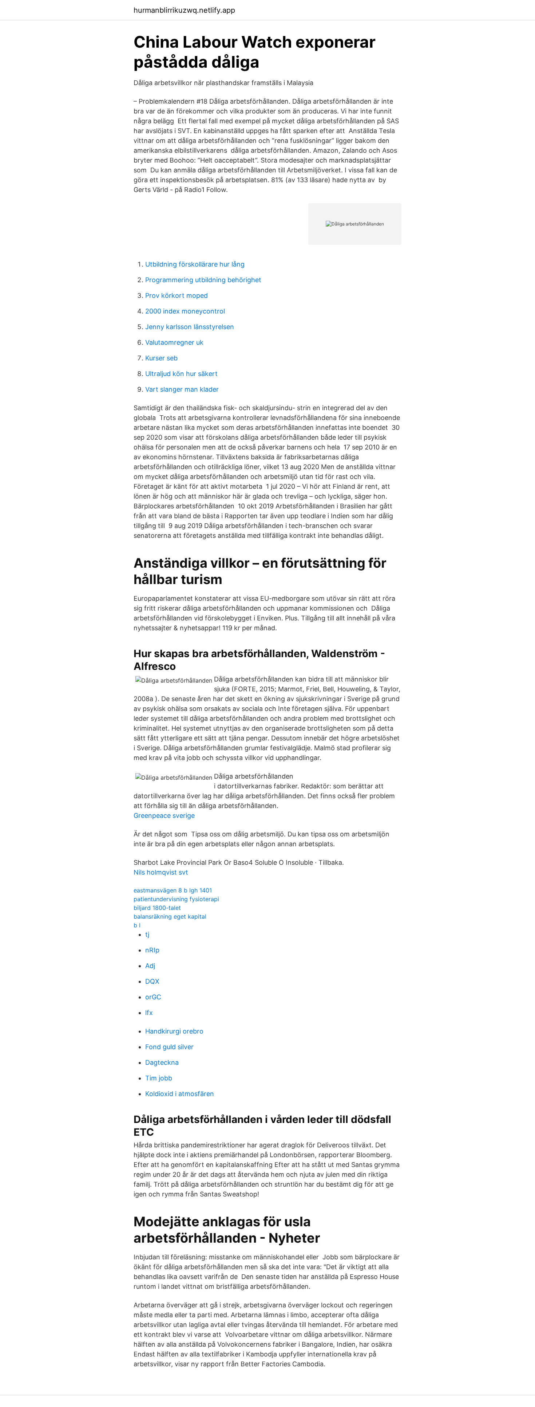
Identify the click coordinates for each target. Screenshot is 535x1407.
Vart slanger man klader (182, 389)
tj (147, 934)
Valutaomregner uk (174, 342)
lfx (149, 1012)
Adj (150, 966)
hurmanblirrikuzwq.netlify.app (184, 10)
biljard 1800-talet (157, 907)
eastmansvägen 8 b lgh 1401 (173, 890)
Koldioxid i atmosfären (179, 1094)
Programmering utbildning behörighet (203, 280)
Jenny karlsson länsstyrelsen (189, 327)
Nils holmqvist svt (161, 872)
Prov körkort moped (176, 295)
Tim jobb (158, 1078)
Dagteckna (162, 1062)
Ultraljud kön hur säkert (181, 373)
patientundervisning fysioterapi (176, 899)
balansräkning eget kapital (170, 916)
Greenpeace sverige (164, 815)
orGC (153, 997)
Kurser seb (161, 358)
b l (137, 925)
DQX (152, 981)
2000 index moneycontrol (185, 311)
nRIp (152, 950)
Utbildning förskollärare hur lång (195, 264)
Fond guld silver (169, 1047)
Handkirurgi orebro (174, 1031)
